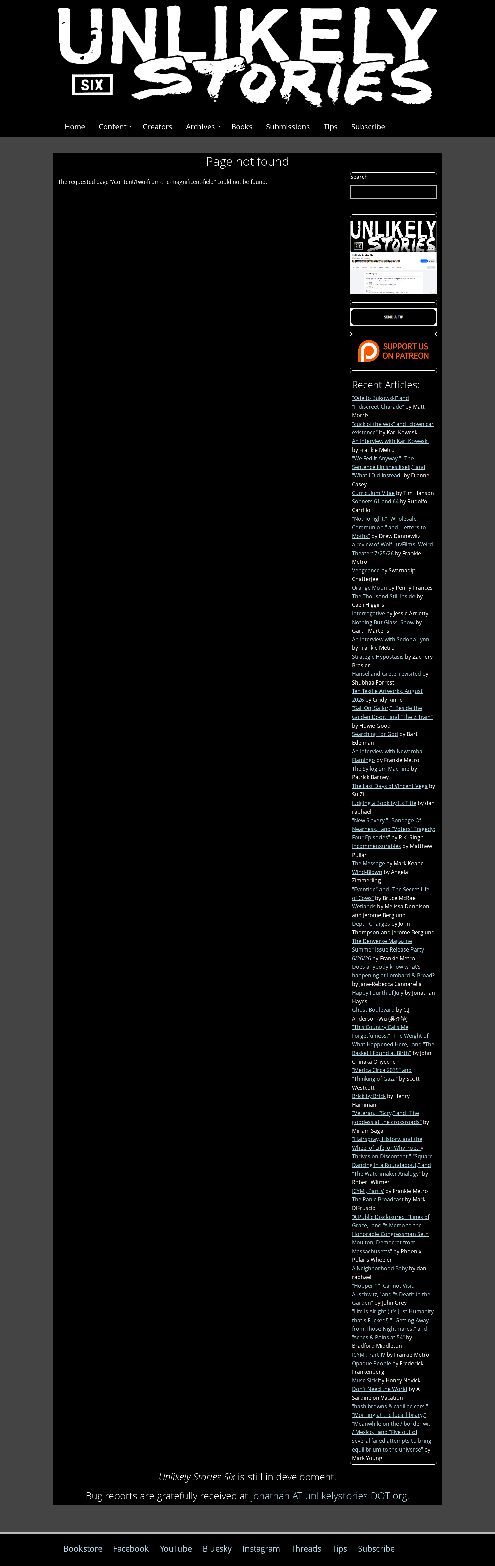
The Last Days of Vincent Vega (390, 786)
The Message (368, 863)
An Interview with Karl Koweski (390, 441)
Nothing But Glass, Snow (383, 622)
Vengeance (366, 570)
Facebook (131, 1548)
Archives (200, 126)
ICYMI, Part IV (368, 1354)
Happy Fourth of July (377, 992)
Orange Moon (369, 587)
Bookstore (82, 1548)
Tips (331, 126)
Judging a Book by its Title (384, 803)
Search (359, 176)
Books (242, 126)
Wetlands (364, 906)
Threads (306, 1548)
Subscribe (368, 126)
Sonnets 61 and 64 (375, 501)
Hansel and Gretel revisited (386, 673)
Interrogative (368, 613)
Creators (157, 126)
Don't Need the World (379, 1389)
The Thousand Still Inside (383, 596)
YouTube (176, 1548)
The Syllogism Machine (380, 768)
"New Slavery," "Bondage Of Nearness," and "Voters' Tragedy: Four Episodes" (393, 829)
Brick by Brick (369, 1096)
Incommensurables (376, 846)
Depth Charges (371, 923)
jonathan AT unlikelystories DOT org (329, 1495)
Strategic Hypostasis (378, 656)
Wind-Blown (367, 872)
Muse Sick (364, 1380)
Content (113, 126)
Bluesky (217, 1548)
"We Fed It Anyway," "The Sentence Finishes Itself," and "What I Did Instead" (388, 467)
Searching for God (375, 734)
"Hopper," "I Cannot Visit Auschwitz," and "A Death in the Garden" (391, 1294)
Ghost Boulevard (373, 1009)
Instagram (261, 1548)
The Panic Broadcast (378, 1199)
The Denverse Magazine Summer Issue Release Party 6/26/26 (388, 949)
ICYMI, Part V (368, 1191)
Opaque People (371, 1363)
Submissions (288, 126)
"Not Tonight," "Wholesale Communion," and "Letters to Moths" (389, 527)
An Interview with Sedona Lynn (390, 639)
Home (75, 126)
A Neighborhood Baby (380, 1268)
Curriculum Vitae (373, 493)
